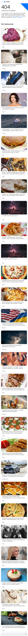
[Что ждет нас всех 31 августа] (14, 254)
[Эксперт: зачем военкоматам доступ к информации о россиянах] (14, 60)
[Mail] (4, 1)
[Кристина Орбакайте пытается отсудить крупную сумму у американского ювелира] (14, 557)
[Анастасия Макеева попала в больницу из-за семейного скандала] (14, 103)
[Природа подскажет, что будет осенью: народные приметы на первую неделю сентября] (14, 362)
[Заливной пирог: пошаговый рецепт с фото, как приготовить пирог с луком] (14, 146)
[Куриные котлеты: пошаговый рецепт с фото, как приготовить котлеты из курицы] (14, 449)
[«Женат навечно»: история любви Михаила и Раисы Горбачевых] (14, 535)
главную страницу (17, 17)
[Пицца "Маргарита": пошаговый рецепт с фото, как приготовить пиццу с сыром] (14, 297)
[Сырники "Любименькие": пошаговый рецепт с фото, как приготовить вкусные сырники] (14, 233)
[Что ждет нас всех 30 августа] (14, 211)
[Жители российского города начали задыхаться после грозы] (14, 341)
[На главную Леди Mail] (7, 1)
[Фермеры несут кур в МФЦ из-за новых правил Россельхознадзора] (14, 405)
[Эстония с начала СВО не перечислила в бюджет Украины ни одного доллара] (14, 81)
